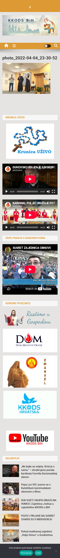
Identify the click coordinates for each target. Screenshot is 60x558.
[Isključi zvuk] (48, 191)
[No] (56, 551)
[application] (30, 179)
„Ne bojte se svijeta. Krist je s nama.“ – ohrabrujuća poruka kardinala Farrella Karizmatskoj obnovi (39, 472)
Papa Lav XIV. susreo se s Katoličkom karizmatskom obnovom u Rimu (36, 488)
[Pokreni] (6, 191)
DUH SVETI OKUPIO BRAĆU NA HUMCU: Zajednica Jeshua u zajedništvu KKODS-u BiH (38, 504)
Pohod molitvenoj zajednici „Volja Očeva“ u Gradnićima (37, 533)
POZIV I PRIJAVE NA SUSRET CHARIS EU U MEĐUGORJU (38, 517)
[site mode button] (47, 46)
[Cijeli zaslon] (53, 191)
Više (38, 553)
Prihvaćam (26, 553)
